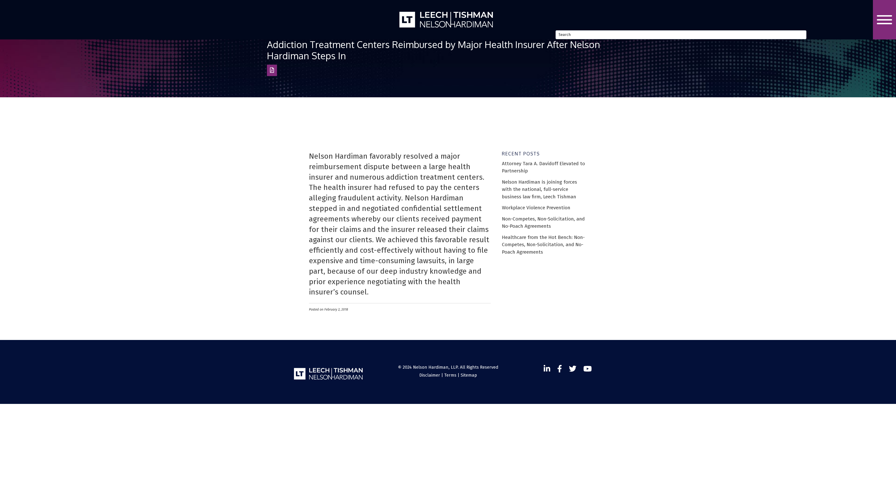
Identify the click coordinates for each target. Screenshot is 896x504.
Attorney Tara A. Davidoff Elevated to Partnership (543, 167)
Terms (450, 375)
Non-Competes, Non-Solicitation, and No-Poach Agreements (543, 222)
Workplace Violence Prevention (536, 208)
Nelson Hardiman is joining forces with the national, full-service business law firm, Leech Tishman (539, 189)
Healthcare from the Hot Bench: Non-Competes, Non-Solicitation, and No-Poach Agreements (543, 244)
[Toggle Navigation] (884, 19)
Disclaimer (429, 375)
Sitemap (469, 375)
